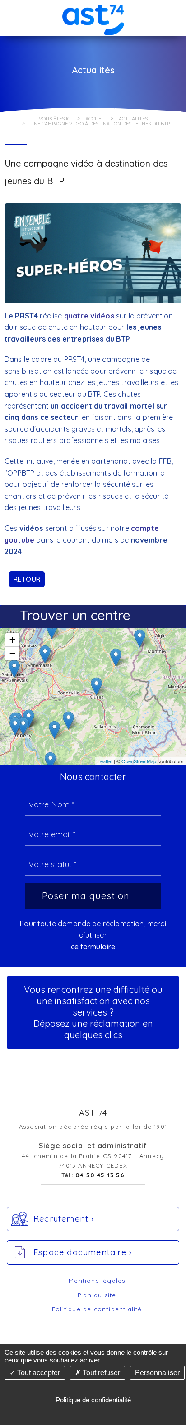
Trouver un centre (75, 615)
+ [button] (12, 639)
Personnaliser (157, 1373)
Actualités (133, 119)
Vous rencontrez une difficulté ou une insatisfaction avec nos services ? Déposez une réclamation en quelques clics (93, 1012)
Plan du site (97, 1295)
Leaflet (105, 761)
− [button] (12, 653)
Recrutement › (63, 1218)
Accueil (95, 119)
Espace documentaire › (82, 1252)
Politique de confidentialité (97, 1309)
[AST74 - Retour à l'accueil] (93, 17)
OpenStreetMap (138, 761)
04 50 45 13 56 (100, 1175)
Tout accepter (37, 1373)
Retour (27, 579)
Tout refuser (100, 1373)
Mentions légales (97, 1280)
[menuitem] (97, 1281)
